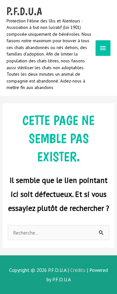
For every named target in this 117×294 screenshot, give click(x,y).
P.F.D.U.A (24, 11)
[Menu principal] (103, 48)
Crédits (77, 270)
